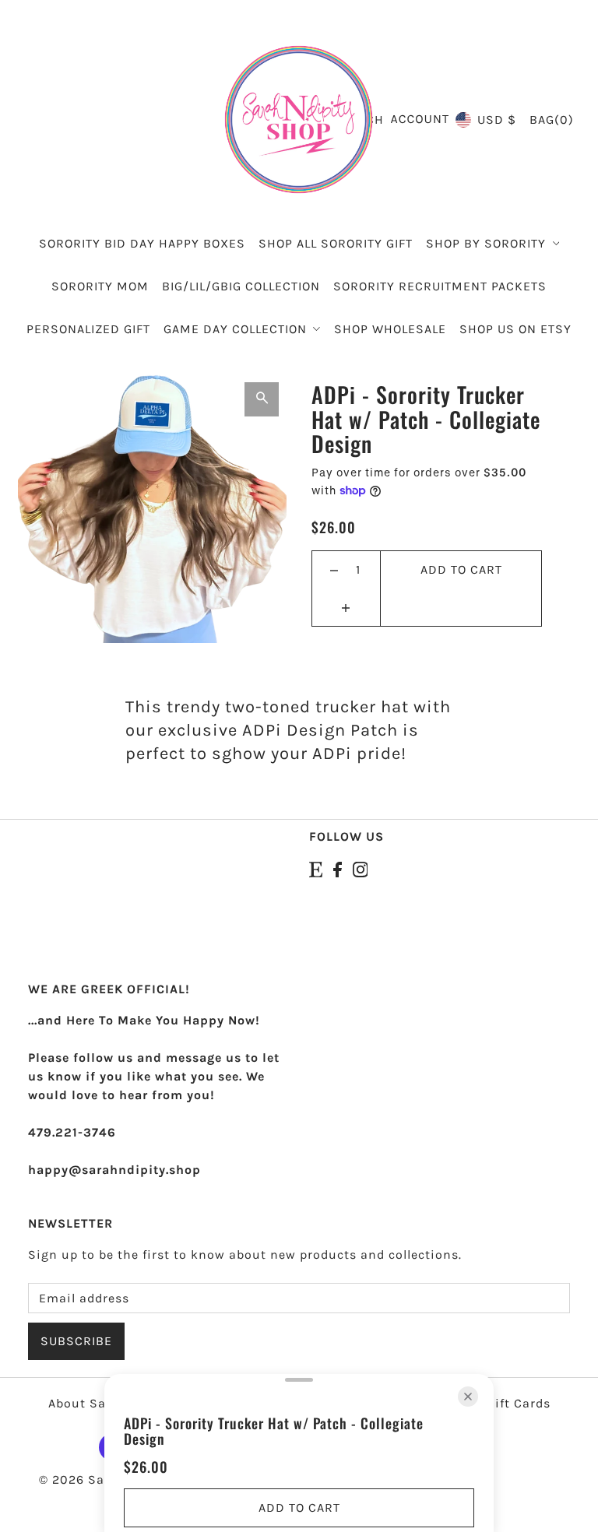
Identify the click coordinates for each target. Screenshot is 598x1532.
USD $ (496, 119)
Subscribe (76, 1340)
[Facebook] (337, 868)
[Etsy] (315, 868)
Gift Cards (519, 1403)
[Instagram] (360, 868)
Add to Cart (461, 569)
